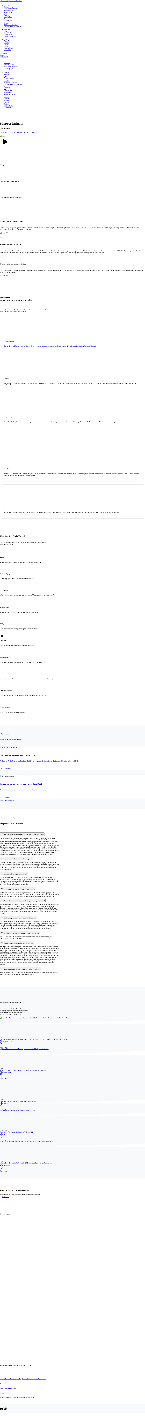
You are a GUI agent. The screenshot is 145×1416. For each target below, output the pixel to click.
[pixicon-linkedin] (6, 1409)
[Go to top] (1, 1415)
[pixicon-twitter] (1, 1409)
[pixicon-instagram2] (3, 1409)
